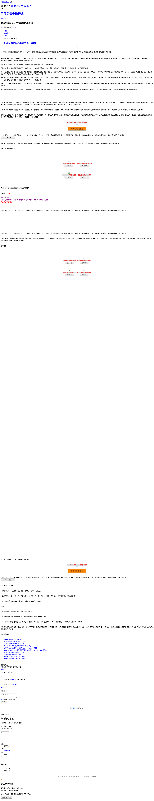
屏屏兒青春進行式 (12, 13)
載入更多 (3, 691)
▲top (2, 687)
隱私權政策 (87, 776)
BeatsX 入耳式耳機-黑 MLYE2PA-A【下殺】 (18, 646)
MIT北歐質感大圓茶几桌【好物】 (14, 641)
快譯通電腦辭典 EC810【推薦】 (14, 639)
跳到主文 (3, 18)
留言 (16, 679)
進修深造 (14, 684)
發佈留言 (3, 701)
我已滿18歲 (4, 797)
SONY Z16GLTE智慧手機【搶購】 (20, 43)
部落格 (6, 33)
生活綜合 (15, 27)
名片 (5, 35)
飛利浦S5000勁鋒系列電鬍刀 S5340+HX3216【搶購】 (21, 648)
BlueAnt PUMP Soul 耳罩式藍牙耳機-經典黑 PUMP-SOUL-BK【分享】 (26, 650)
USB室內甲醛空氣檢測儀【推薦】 (15, 656)
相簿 (5, 31)
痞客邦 (12, 679)
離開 (10, 797)
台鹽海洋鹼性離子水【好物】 (13, 654)
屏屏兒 (3, 669)
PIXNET (64, 776)
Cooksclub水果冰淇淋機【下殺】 (14, 652)
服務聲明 (94, 776)
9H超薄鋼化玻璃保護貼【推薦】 (14, 644)
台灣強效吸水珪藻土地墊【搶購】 (15, 658)
